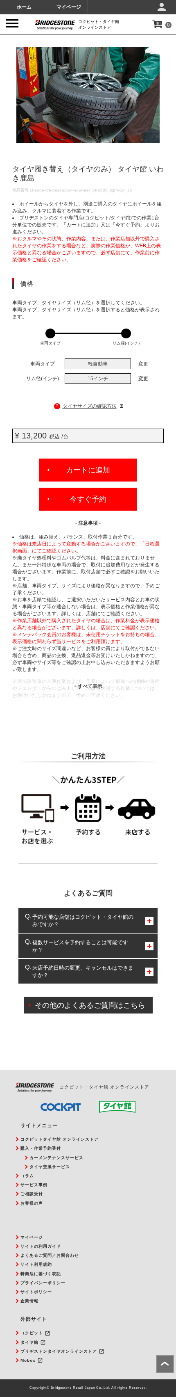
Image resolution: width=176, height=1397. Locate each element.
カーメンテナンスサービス (56, 1157)
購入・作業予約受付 (40, 1148)
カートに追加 (88, 470)
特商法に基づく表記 (40, 1273)
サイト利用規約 (36, 1264)
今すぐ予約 (88, 499)
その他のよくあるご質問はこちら (90, 1005)
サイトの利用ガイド (40, 1246)
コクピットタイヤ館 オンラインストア (59, 1139)
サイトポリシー (36, 1292)
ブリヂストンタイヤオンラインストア (58, 1351)
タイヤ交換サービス (49, 1166)
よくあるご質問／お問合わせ (49, 1255)
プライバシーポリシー (42, 1283)
